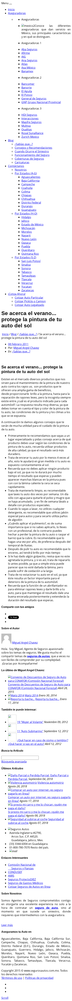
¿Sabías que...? (24, 144)
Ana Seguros (29, 60)
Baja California (30, 180)
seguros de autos (38, 656)
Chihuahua (28, 199)
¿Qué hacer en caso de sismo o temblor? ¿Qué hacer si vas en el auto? (38, 742)
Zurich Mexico (30, 137)
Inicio (11, 9)
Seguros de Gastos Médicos (25, 883)
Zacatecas (27, 290)
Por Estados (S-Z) (25, 257)
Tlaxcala (26, 279)
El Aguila (26, 91)
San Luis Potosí (31, 261)
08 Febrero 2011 (18, 344)
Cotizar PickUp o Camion (30, 301)
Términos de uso (11, 978)
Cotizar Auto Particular (29, 297)
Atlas (24, 64)
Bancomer (27, 84)
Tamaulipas (28, 276)
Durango (27, 206)
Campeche (28, 184)
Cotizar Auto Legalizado (29, 305)
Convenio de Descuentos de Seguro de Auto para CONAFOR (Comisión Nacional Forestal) (39, 686)
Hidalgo (26, 217)
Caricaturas (22, 162)
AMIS (11, 876)
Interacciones (30, 118)
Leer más (7, 925)
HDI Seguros (29, 115)
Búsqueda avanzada (14, 761)
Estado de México (32, 224)
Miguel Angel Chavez (26, 348)
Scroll (4, 998)
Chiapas (26, 195)
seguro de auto (46, 908)
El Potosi (26, 95)
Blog (11, 140)
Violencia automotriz (51, 782)
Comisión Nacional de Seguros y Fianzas (21, 866)
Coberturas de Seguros (29, 159)
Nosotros (21, 169)
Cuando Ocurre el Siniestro (32, 151)
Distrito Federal (31, 202)
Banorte (26, 87)
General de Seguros (33, 98)
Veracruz (27, 283)
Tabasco (26, 272)
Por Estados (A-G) (26, 173)
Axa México (28, 67)
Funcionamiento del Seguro (32, 155)
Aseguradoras (17, 13)
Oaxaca (26, 243)
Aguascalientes (30, 177)
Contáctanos (16, 166)
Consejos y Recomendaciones (33, 148)
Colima (25, 191)
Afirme (25, 53)
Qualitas (26, 129)
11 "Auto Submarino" (30, 731)
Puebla (25, 246)
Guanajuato (28, 210)
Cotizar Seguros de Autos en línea (29, 887)
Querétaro (28, 250)
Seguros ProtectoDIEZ (22, 879)
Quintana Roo (30, 254)
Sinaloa (26, 265)
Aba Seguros (29, 49)
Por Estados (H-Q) (26, 213)
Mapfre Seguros (31, 122)
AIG (23, 56)
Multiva (26, 126)
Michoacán (28, 228)
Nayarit (26, 235)
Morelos (26, 232)
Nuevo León (29, 239)
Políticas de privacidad (39, 978)
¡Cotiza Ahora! (16, 294)
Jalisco (25, 221)
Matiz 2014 (31, 695)
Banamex (27, 71)
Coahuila (26, 188)
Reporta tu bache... (47, 699)
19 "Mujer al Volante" (30, 722)
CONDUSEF (15, 872)
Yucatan (26, 286)
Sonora (26, 268)
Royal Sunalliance (32, 133)
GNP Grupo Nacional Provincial (41, 102)
